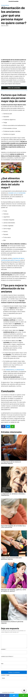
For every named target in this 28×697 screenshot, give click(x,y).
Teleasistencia (5, 5)
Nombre (3, 649)
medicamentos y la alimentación (15, 369)
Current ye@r (5, 675)
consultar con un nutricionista (16, 193)
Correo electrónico (7, 656)
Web (2, 663)
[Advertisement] (14, 42)
